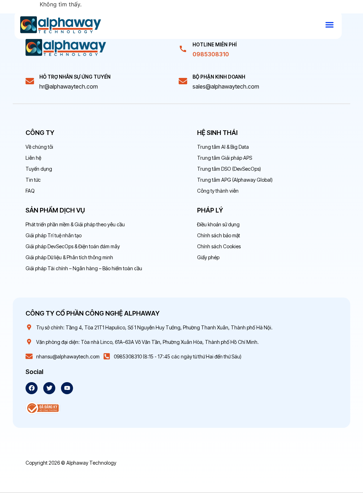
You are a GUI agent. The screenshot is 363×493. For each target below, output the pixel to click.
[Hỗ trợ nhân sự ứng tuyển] (30, 81)
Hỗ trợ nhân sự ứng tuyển (75, 77)
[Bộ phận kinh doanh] (183, 81)
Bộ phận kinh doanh (218, 77)
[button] (329, 25)
